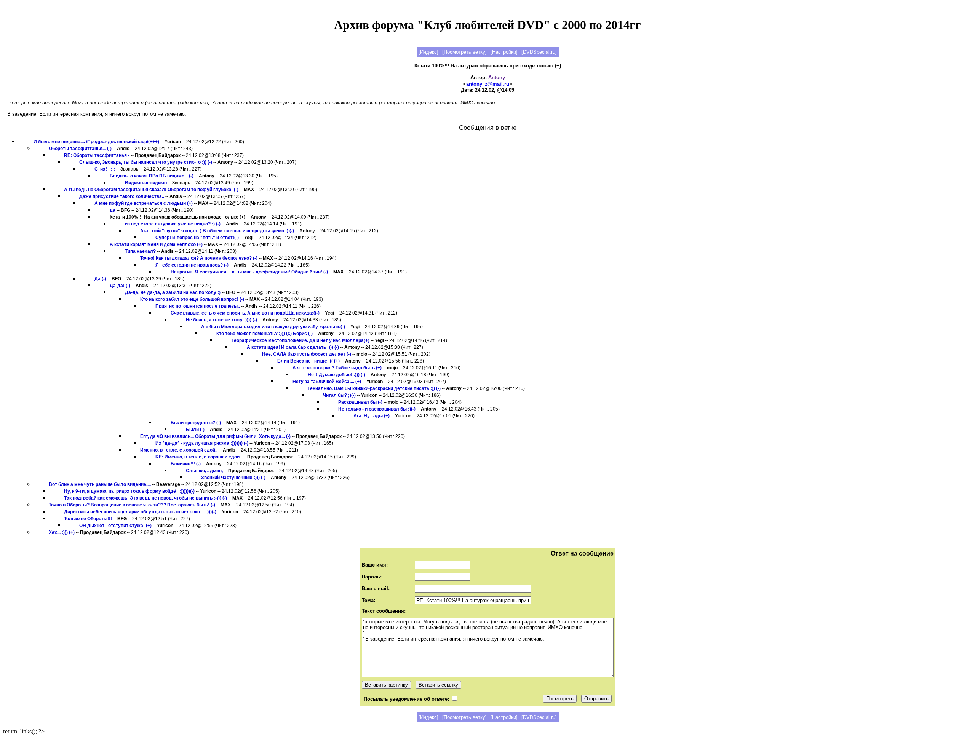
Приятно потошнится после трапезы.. (197, 306)
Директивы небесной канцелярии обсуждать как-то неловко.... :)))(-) (140, 511)
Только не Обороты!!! (88, 518)
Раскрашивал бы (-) (360, 402)
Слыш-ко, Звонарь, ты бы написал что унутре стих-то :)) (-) (145, 162)
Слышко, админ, (204, 470)
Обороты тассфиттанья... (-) (80, 148)
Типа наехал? (140, 251)
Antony (496, 77)
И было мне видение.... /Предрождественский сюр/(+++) (96, 141)
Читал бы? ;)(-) (339, 395)
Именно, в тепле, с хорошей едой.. (178, 450)
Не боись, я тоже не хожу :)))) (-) (221, 320)
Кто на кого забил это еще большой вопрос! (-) (192, 299)
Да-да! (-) (120, 285)
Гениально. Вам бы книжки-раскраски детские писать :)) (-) (374, 388)
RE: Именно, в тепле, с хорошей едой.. (198, 457)
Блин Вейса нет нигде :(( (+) (308, 361)
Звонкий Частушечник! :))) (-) (233, 477)
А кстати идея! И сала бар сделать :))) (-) (293, 347)
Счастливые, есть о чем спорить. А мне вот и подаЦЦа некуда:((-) (245, 313)
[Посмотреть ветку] (464, 52)
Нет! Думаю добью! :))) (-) (336, 374)
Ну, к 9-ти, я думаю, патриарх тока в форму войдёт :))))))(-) (129, 491)
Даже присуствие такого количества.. (121, 196)
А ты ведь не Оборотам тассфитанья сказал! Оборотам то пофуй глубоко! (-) (151, 189)
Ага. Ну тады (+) (371, 416)
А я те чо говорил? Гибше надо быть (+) (337, 368)
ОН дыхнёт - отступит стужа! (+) (115, 525)
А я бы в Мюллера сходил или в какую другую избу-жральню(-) (273, 326)
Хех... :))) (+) (62, 532)
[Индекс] (428, 52)
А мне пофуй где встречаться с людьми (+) (143, 203)
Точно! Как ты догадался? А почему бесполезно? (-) (198, 258)
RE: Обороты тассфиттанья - (96, 155)
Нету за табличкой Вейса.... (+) (326, 381)
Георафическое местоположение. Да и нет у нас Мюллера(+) (300, 340)
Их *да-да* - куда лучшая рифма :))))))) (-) (201, 443)
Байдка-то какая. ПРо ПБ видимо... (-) (151, 176)
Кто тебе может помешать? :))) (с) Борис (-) (264, 333)
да (112, 210)
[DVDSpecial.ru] (539, 52)
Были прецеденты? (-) (196, 422)
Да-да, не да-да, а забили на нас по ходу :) (173, 292)
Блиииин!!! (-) (186, 463)
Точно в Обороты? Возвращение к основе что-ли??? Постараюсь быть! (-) (132, 505)
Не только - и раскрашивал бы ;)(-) (377, 409)
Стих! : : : (104, 169)
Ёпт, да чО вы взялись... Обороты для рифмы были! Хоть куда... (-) (215, 436)
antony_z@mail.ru (487, 84)
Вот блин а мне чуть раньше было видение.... (100, 484)
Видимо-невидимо (146, 182)
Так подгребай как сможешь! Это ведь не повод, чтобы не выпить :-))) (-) (145, 498)
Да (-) (100, 278)
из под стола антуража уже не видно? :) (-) (173, 224)
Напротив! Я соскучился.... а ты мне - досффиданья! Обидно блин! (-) (249, 272)
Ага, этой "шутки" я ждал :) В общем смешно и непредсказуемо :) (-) (217, 230)
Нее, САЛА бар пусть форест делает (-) (306, 354)
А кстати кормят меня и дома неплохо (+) (156, 244)
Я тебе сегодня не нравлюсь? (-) (192, 265)
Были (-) (195, 429)
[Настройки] (504, 52)
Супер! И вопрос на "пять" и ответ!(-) (197, 237)
